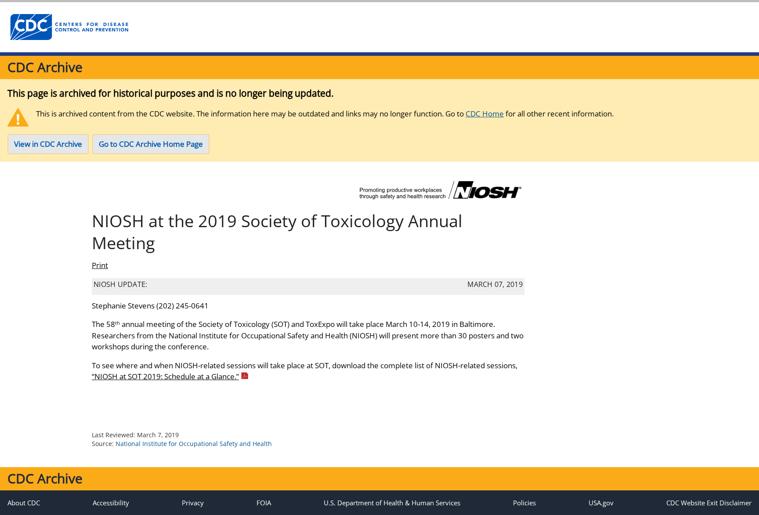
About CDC (23, 502)
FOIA (264, 502)
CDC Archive (45, 67)
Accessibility (111, 502)
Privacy (193, 502)
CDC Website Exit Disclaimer (709, 502)
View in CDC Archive (48, 144)
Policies (524, 502)
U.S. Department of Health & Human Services (392, 502)
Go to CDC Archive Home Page (151, 144)
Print (100, 265)
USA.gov (601, 502)
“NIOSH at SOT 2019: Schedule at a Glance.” (165, 376)
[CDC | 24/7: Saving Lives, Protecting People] (68, 27)
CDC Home (485, 114)
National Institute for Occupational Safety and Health (194, 443)
